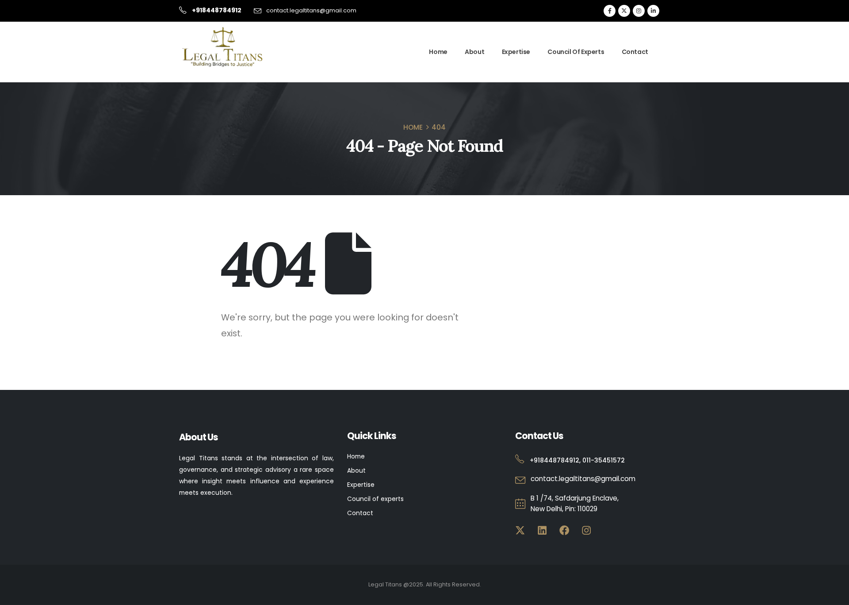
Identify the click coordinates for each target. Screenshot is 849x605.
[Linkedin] (542, 530)
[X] (624, 11)
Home (438, 51)
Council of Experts (575, 51)
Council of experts (375, 498)
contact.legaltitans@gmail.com (311, 10)
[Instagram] (639, 11)
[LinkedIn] (653, 11)
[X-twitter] (520, 530)
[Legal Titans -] (223, 47)
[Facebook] (610, 11)
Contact (635, 51)
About (474, 51)
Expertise (516, 51)
